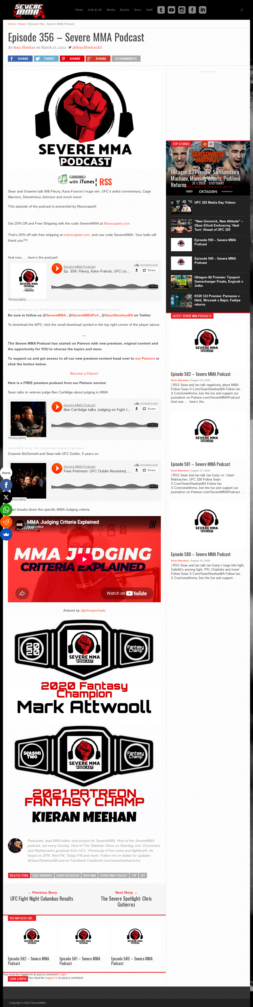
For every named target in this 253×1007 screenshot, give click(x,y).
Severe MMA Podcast (20, 309)
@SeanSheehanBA (87, 47)
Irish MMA (89, 875)
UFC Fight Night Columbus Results (41, 898)
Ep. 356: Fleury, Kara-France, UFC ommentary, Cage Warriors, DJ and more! (78, 309)
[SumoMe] (6, 534)
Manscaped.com (117, 223)
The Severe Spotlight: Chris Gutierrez (126, 901)
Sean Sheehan (24, 47)
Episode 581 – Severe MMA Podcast (80, 961)
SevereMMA (56, 315)
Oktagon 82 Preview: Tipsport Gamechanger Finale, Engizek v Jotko (218, 281)
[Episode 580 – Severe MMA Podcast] (136, 954)
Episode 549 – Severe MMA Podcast (215, 261)
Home (12, 24)
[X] (6, 497)
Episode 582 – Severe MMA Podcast (28, 961)
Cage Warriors (42, 875)
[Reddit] (6, 522)
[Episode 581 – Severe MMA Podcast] (84, 954)
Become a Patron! (84, 373)
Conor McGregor (67, 875)
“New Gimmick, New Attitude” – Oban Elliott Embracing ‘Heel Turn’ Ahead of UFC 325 (218, 225)
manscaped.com (77, 235)
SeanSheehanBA (119, 315)
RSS (105, 181)
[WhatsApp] (6, 510)
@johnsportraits (92, 610)
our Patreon (145, 358)
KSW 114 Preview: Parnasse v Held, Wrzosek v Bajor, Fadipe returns (217, 300)
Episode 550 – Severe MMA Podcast (215, 242)
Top (134, 875)
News (22, 24)
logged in (51, 978)
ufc (143, 875)
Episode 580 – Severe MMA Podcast (132, 961)
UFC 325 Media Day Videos (214, 202)
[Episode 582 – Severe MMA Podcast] (32, 954)
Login (62, 974)
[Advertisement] (208, 104)
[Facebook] (6, 485)
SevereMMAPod (85, 315)
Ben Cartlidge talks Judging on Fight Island (59, 448)
